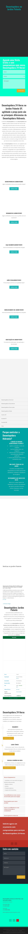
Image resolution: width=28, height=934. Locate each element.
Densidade (6, 680)
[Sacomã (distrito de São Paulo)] (14, 658)
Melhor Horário (9, 767)
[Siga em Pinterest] (17, 920)
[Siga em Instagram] (16, 843)
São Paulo (15, 698)
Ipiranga (17, 689)
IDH (5, 685)
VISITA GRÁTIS (8, 738)
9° (16, 676)
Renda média (7, 683)
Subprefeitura (7, 689)
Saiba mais (14, 189)
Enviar (21, 90)
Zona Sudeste (19, 691)
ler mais (4, 599)
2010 (17, 678)
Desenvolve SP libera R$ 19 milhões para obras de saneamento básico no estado (13, 586)
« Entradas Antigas (7, 603)
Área (5, 674)
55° (17, 687)
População (6, 676)
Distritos (10, 698)
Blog (9, 588)
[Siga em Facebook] (12, 843)
